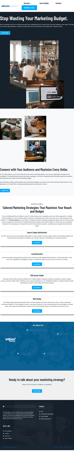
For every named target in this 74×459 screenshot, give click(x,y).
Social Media (44, 416)
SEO (42, 411)
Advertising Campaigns (47, 414)
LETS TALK (5, 33)
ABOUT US (5, 190)
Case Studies (44, 3)
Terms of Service (58, 447)
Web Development (46, 419)
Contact (58, 3)
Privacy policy (67, 447)
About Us (7, 436)
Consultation (8, 431)
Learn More (37, 242)
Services (27, 3)
